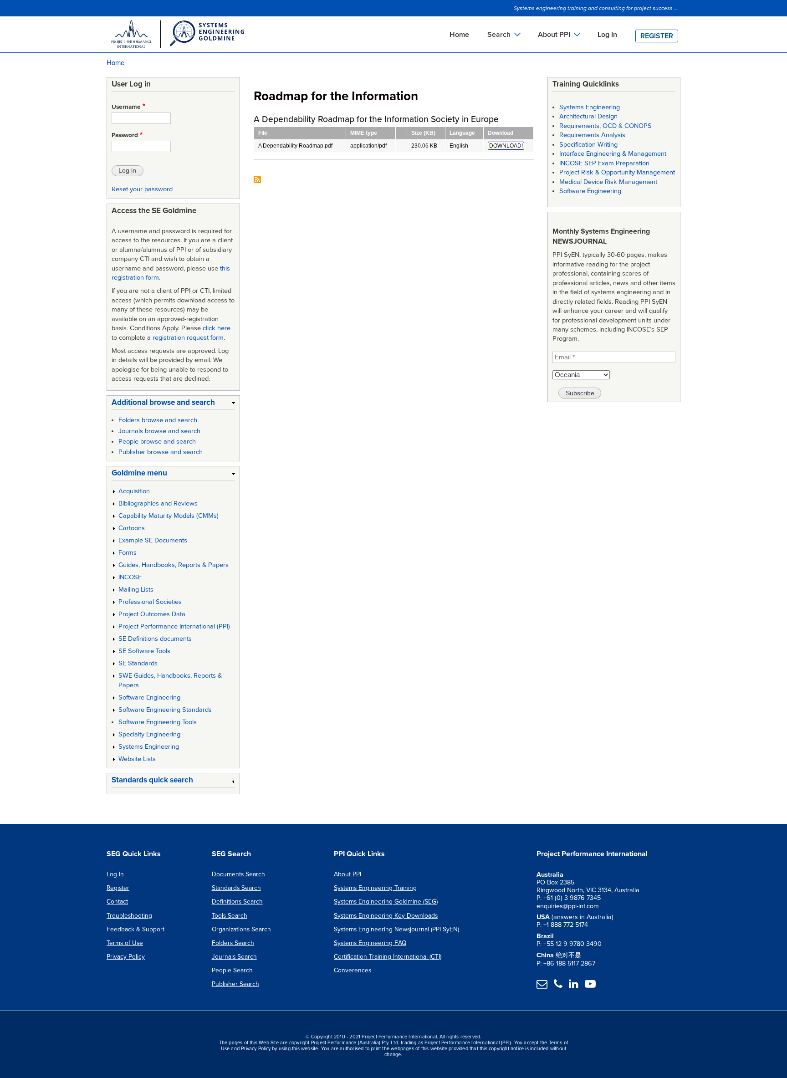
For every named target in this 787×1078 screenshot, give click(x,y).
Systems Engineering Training (375, 888)
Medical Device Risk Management (608, 182)
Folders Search (233, 943)
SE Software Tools (144, 651)
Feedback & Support (135, 929)
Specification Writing (588, 144)
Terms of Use (125, 943)
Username (126, 107)
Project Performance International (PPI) (174, 626)
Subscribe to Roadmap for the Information (257, 180)
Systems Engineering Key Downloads (386, 916)
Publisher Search (235, 984)
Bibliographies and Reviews (158, 503)
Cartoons (131, 528)
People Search (232, 970)
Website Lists (137, 759)
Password (125, 135)
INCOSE (130, 577)
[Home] (177, 35)
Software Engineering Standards (165, 710)
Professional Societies (150, 602)
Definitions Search (237, 901)
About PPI (347, 874)
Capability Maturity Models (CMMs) (168, 516)
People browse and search (157, 441)
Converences (352, 970)
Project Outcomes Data (151, 614)
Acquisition (134, 491)
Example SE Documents (152, 540)
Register (656, 36)
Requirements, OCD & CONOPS (605, 126)
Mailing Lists (135, 589)
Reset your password (142, 189)
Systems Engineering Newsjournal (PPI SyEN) (396, 929)
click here (216, 328)
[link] (173, 404)
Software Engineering (149, 697)
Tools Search (229, 916)
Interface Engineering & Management (612, 154)
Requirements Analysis (592, 135)
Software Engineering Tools (157, 722)
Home (459, 34)
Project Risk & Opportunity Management (617, 172)
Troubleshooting (129, 916)
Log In (607, 34)
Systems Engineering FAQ (370, 943)
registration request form (188, 338)
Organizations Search (241, 929)
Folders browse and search (157, 420)
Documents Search (238, 874)
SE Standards (138, 663)
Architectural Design (588, 116)
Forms (127, 553)
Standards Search (236, 888)
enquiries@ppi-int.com (568, 906)
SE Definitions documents (155, 639)
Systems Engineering (148, 747)
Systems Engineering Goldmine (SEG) (386, 901)
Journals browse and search (159, 431)
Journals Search (234, 956)
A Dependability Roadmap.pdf (295, 146)
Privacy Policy (126, 956)
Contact (117, 901)
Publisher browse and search (160, 452)
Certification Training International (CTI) (387, 956)
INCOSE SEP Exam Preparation (604, 163)
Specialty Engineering (149, 734)
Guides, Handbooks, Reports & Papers (173, 565)
